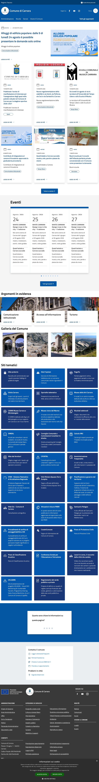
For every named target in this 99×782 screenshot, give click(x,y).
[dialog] (49, 770)
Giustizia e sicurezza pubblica (59, 712)
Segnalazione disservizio (33, 747)
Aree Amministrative (8, 712)
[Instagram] (78, 10)
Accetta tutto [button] (42, 774)
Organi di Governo (7, 709)
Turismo (28, 730)
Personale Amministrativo (9, 726)
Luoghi (76, 725)
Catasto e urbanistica (32, 726)
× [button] (97, 761)
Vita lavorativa (30, 716)
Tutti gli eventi (47, 284)
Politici (3, 723)
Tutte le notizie (48, 191)
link (68, 770)
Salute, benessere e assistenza (60, 722)
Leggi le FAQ (30, 750)
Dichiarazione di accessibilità (59, 754)
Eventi (76, 729)
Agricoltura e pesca (56, 729)
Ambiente (53, 719)
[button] (49, 779)
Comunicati (78, 712)
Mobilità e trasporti (32, 733)
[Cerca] (95, 10)
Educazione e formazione (58, 709)
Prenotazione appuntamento (35, 743)
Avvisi (7, 28)
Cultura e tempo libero (33, 712)
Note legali (53, 750)
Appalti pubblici (31, 723)
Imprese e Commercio (33, 719)
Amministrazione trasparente (59, 743)
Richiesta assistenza (32, 754)
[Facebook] (69, 10)
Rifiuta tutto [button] (57, 774)
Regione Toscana (6, 2)
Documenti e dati (6, 730)
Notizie (42, 149)
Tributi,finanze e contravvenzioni (60, 716)
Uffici (3, 716)
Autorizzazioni (54, 726)
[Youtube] (73, 10)
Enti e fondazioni (6, 719)
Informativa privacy (56, 747)
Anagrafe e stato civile (33, 709)
